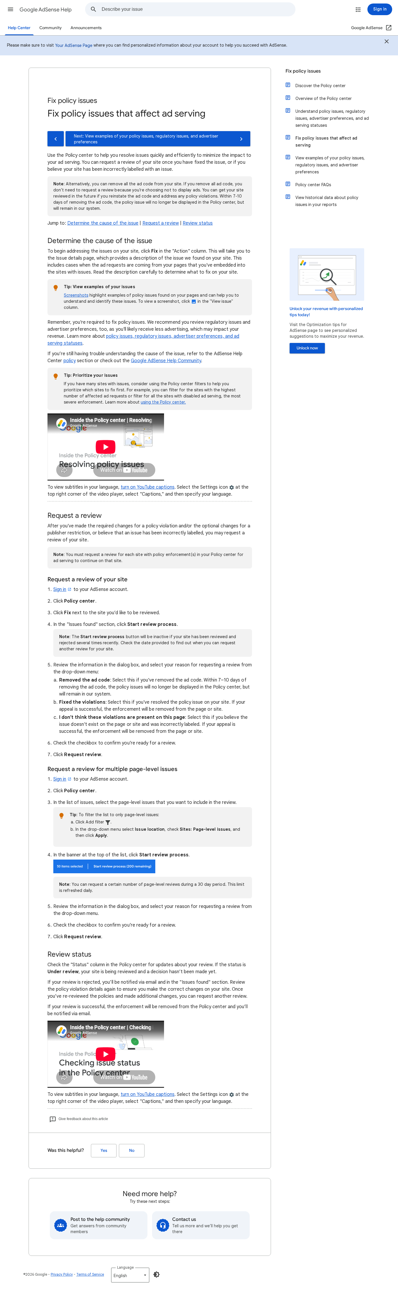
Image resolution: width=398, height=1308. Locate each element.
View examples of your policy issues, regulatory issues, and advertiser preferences (330, 165)
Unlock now (307, 348)
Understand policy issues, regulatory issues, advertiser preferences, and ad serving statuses (332, 118)
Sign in (59, 589)
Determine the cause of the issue (103, 223)
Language (125, 1267)
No (131, 1150)
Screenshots (76, 295)
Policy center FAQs (313, 184)
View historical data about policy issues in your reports (326, 201)
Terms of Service (90, 1274)
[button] (10, 9)
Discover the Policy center (320, 85)
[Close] (386, 42)
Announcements (86, 27)
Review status (198, 223)
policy (70, 361)
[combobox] (198, 9)
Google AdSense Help (46, 9)
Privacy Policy (62, 1274)
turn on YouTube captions (148, 487)
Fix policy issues (303, 71)
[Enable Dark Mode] (156, 1274)
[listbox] (130, 1275)
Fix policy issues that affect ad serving (326, 141)
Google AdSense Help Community (166, 361)
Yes (104, 1150)
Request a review (160, 223)
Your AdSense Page (73, 45)
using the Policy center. (163, 402)
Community (50, 27)
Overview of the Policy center (323, 98)
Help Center (19, 27)
